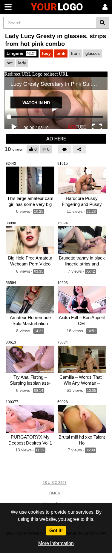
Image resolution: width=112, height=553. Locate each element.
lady (22, 62)
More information (56, 543)
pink (60, 53)
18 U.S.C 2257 (55, 483)
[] (102, 23)
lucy (46, 53)
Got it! (56, 530)
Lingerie (21, 53)
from (75, 53)
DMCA (54, 493)
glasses (92, 53)
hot (10, 62)
